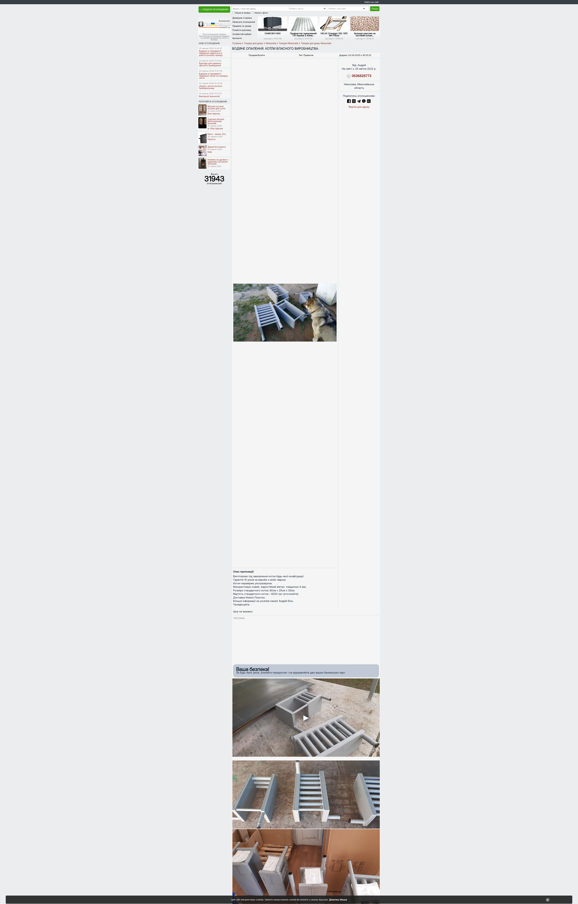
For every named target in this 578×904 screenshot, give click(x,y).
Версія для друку (359, 106)
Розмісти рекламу (241, 30)
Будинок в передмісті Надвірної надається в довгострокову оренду (211, 53)
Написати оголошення (243, 22)
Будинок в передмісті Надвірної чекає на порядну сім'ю (213, 75)
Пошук (375, 9)
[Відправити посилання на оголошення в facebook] (349, 102)
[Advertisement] (306, 641)
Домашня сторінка (242, 18)
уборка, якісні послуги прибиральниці (210, 87)
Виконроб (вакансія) (209, 96)
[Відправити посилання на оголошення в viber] (354, 102)
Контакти (237, 38)
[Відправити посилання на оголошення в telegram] (359, 102)
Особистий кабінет (242, 34)
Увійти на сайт (371, 2)
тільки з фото (261, 12)
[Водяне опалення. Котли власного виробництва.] (285, 312)
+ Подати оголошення (214, 9)
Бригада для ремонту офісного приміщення (210, 64)
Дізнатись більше (338, 899)
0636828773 (361, 76)
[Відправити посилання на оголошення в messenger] (364, 102)
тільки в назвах (243, 12)
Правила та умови (241, 26)
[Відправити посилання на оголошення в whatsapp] (369, 102)
